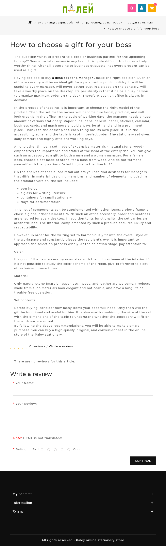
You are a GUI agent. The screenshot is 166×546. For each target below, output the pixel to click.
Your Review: (26, 404)
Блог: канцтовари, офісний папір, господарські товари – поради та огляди (95, 22)
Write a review (61, 346)
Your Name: (25, 383)
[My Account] (142, 8)
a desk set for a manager (72, 78)
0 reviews (37, 346)
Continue (143, 460)
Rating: (21, 449)
